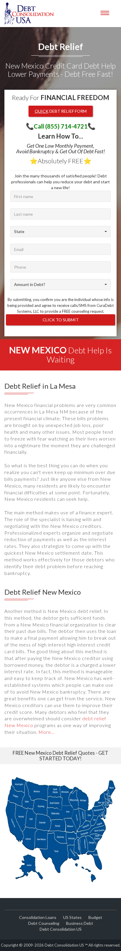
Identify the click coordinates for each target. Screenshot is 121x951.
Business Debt (79, 923)
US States (72, 917)
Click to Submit (61, 319)
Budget (95, 917)
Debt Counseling (43, 923)
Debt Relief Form (61, 111)
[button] (60, 231)
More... (46, 732)
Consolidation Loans (37, 917)
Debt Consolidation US (61, 929)
